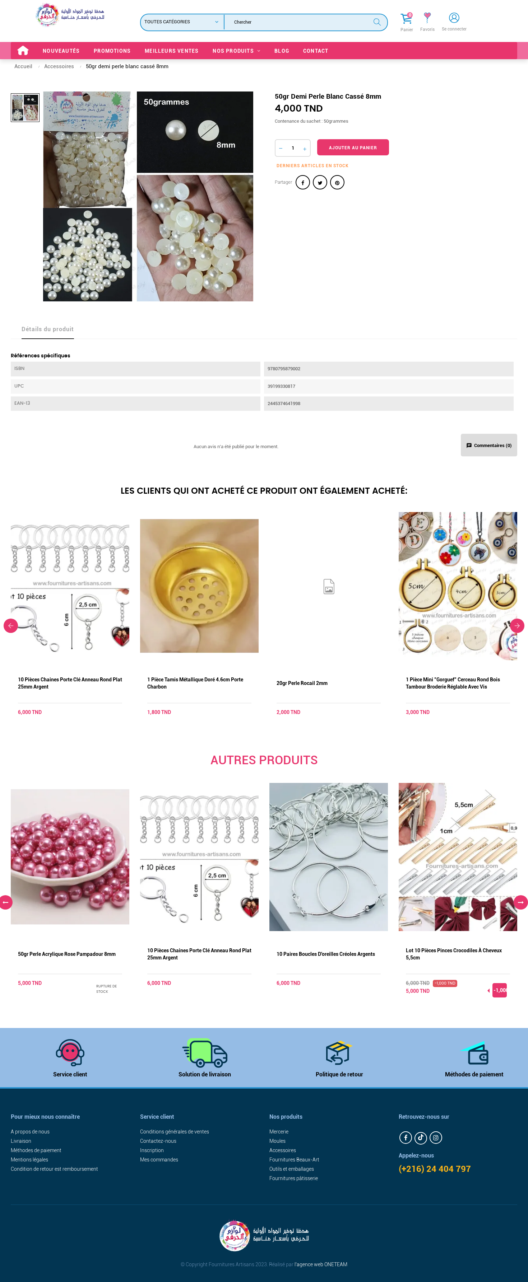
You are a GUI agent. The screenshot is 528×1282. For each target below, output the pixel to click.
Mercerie (278, 1132)
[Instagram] (435, 1137)
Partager (302, 182)
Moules (277, 1141)
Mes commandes (159, 1160)
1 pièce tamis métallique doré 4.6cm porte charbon (195, 683)
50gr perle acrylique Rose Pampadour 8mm (67, 954)
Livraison (21, 1141)
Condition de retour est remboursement (54, 1169)
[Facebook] (405, 1137)
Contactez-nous (158, 1141)
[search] (377, 21)
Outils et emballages (291, 1169)
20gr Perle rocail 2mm (302, 683)
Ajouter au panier (353, 147)
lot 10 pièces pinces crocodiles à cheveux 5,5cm (454, 954)
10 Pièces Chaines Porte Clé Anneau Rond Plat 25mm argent (70, 683)
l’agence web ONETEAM (321, 1264)
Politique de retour (339, 1074)
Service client (70, 1074)
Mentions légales (29, 1160)
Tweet (320, 182)
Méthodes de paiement (474, 1074)
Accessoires (282, 1150)
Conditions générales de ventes (174, 1132)
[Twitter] (420, 1138)
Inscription (152, 1150)
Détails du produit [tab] (48, 329)
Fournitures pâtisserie (293, 1178)
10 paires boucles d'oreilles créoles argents (326, 954)
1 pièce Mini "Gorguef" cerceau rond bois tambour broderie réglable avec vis (453, 683)
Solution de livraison (205, 1074)
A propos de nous (30, 1132)
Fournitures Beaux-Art (294, 1160)
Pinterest (337, 182)
